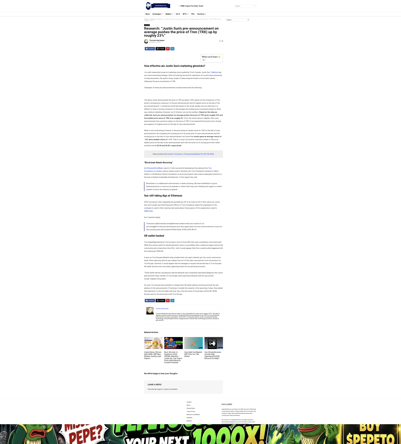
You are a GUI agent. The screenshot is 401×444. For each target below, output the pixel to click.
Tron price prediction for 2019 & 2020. (199, 154)
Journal (152, 19)
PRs (192, 14)
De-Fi (178, 14)
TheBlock (214, 72)
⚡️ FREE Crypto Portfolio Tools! (190, 6)
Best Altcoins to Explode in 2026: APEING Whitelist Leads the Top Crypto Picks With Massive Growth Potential (173, 357)
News (147, 14)
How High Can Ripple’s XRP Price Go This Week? (193, 354)
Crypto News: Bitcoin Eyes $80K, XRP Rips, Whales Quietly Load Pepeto (152, 355)
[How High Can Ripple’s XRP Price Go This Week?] (193, 338)
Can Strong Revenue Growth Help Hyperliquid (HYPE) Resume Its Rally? (212, 355)
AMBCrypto (148, 211)
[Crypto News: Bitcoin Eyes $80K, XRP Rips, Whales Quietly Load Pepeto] (153, 338)
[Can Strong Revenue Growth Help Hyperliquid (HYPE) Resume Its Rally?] (213, 338)
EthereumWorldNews (155, 168)
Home (146, 19)
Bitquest (189, 421)
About (188, 405)
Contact (189, 402)
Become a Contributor (193, 414)
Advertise (189, 417)
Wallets (168, 14)
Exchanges (157, 14)
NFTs (185, 14)
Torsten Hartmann (156, 40)
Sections (200, 14)
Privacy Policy (191, 408)
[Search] (254, 6)
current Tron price (174, 154)
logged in (160, 389)
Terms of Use (191, 411)
